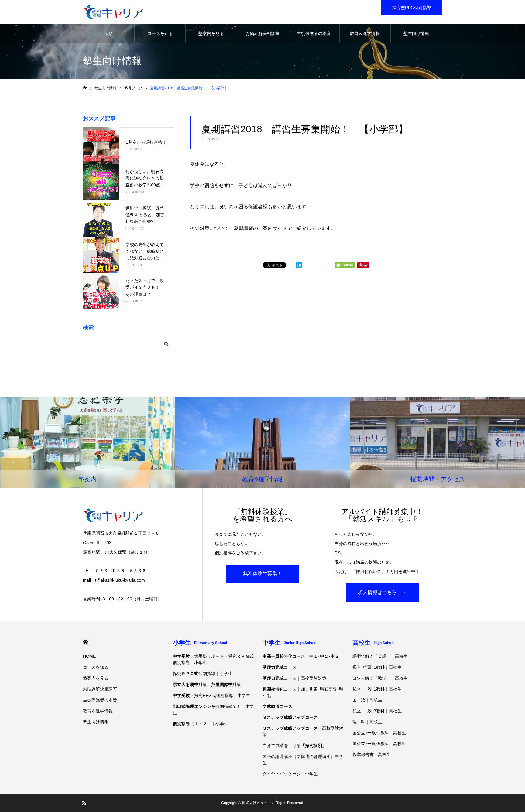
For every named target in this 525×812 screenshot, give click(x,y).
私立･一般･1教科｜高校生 (377, 689)
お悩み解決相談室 (262, 33)
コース (279, 667)
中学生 (289, 642)
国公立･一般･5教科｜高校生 (379, 743)
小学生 (200, 642)
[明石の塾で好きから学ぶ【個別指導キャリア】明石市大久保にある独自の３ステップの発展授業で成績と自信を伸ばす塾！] (113, 12)
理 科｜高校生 (367, 721)
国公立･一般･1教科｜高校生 (379, 732)
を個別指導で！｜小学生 (213, 709)
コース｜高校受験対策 (294, 678)
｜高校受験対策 (302, 731)
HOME (108, 33)
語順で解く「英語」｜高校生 (380, 656)
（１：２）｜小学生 (200, 723)
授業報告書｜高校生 (371, 754)
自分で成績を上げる (294, 745)
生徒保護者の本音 (314, 33)
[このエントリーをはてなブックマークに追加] (299, 266)
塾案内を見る (211, 33)
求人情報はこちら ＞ (382, 592)
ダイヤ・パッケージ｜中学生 (290, 773)
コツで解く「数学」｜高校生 (380, 678)
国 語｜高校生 (367, 700)
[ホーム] (85, 88)
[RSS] (84, 803)
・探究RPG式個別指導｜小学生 (211, 695)
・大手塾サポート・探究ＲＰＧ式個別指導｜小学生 (213, 659)
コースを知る (160, 33)
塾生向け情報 (416, 33)
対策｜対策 (207, 684)
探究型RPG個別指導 (411, 7)
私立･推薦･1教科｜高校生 (377, 667)
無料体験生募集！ (262, 573)
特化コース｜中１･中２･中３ (300, 656)
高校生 (373, 642)
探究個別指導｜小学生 (202, 673)
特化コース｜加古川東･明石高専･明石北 (302, 692)
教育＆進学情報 (365, 33)
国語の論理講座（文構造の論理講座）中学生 (302, 759)
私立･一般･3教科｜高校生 (377, 710)
